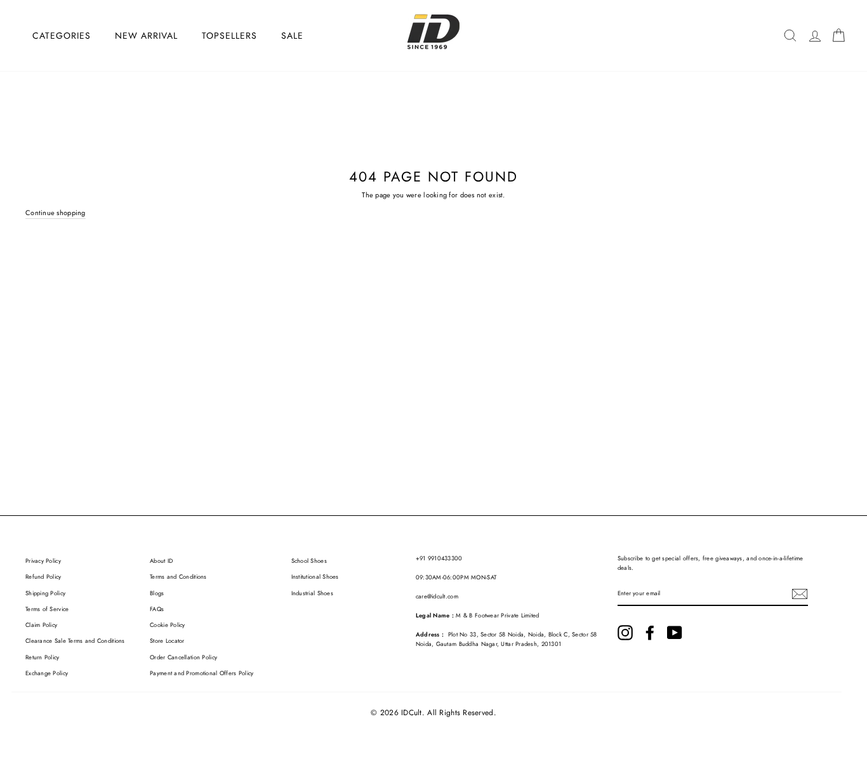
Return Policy (42, 657)
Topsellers (229, 35)
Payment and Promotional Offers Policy (201, 673)
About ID (161, 561)
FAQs (157, 609)
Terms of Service (47, 609)
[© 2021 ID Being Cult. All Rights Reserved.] (625, 632)
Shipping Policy (45, 593)
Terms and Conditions (178, 576)
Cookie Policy (167, 625)
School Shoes (309, 561)
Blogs (157, 593)
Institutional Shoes (315, 576)
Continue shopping (55, 213)
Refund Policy (43, 576)
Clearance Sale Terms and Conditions (75, 640)
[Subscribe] (799, 594)
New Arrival (146, 35)
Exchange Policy (46, 673)
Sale (292, 35)
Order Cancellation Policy (183, 657)
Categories (61, 35)
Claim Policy (41, 625)
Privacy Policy (43, 561)
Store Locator (167, 640)
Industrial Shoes (312, 593)
